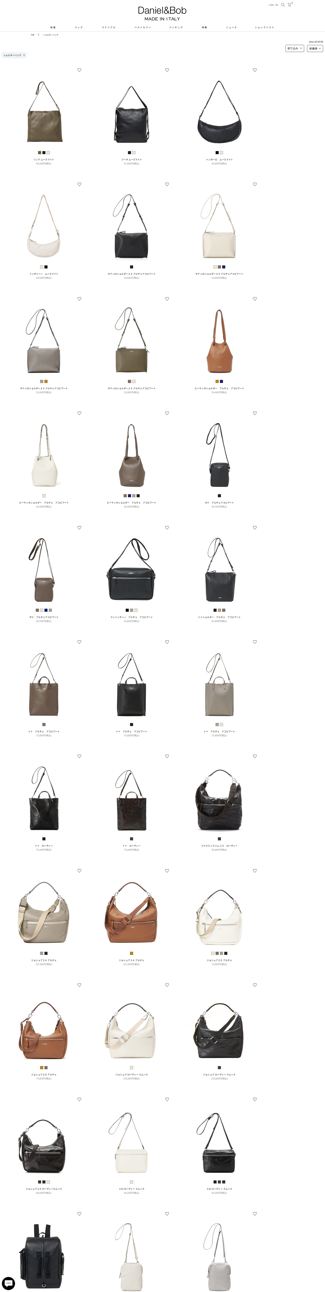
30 (318, 41)
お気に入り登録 (79, 70)
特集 (204, 27)
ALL (315, 41)
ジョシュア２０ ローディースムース (44, 1188)
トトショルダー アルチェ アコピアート (219, 617)
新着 (53, 27)
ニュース (231, 27)
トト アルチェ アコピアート (44, 731)
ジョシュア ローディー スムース (131, 1074)
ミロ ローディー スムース (131, 1188)
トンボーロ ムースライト (219, 159)
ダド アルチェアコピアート (219, 502)
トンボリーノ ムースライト (43, 273)
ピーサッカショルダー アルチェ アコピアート (219, 388)
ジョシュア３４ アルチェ (44, 960)
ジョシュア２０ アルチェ (219, 960)
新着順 (313, 48)
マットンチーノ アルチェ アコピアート (131, 617)
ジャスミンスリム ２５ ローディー (219, 845)
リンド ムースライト (43, 159)
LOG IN (273, 4)
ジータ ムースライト (131, 159)
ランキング (176, 27)
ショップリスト (265, 27)
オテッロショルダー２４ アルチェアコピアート (132, 273)
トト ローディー (44, 845)
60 (321, 41)
